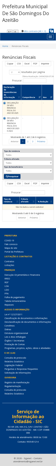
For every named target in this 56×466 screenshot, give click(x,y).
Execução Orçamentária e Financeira (22, 274)
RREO (7, 278)
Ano (45, 97)
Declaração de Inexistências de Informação (10, 92)
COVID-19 (9, 240)
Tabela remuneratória (15, 301)
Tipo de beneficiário (13, 167)
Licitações (9, 265)
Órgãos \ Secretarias (14, 340)
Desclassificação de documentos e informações (27, 321)
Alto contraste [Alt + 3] (35, 31)
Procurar (16, 192)
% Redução (43, 201)
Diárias (7, 329)
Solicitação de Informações (17, 372)
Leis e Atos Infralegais (15, 336)
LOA (6, 286)
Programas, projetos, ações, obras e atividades (27, 348)
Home (5, 46)
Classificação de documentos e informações (25, 318)
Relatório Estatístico (14, 361)
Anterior (15, 141)
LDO (6, 289)
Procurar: (17, 80)
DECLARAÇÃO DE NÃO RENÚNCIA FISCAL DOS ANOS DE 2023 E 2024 (13, 124)
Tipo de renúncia (12, 151)
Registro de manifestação (16, 382)
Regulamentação (12, 386)
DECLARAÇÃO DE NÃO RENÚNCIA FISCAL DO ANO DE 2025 (13, 108)
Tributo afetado (11, 159)
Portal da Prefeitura (13, 251)
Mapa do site (10, 248)
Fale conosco (10, 244)
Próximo (41, 141)
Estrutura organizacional (16, 333)
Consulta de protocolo (15, 357)
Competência (28, 97)
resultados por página (32, 72)
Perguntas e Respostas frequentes (21, 369)
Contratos (9, 261)
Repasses (9, 304)
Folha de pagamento (14, 297)
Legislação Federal (13, 365)
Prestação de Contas (14, 344)
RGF (6, 282)
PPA (6, 293)
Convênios (9, 325)
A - (15, 31)
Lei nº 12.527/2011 (13, 314)
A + (9, 31)
